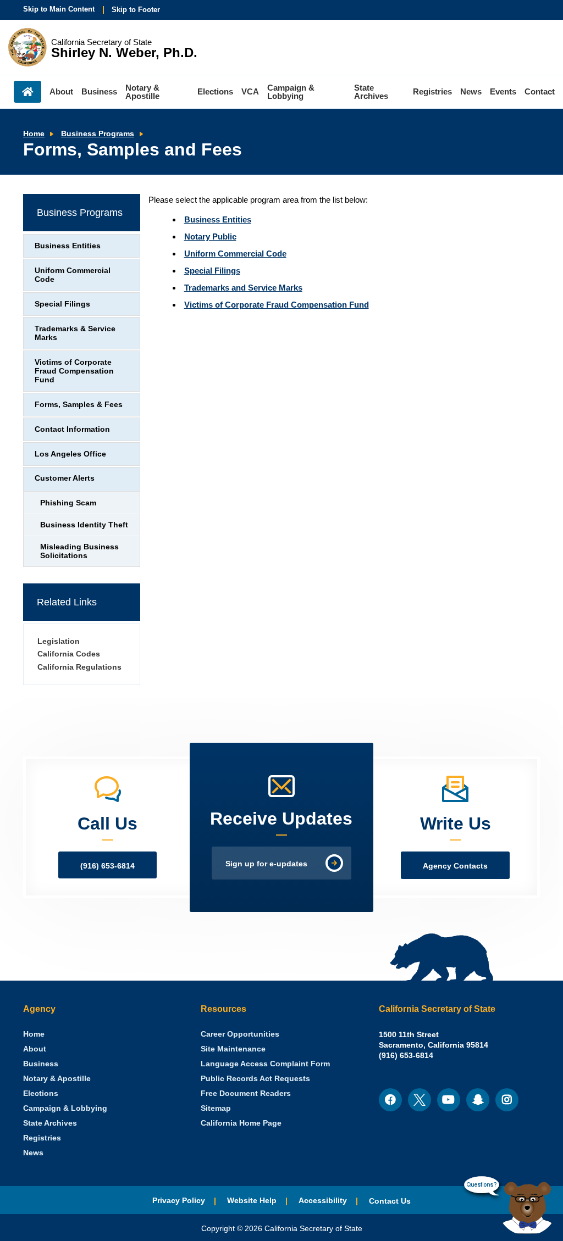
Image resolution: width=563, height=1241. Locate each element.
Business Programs (97, 134)
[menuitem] (34, 1034)
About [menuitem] (61, 91)
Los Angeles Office (70, 454)
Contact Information (72, 429)
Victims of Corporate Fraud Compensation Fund (276, 304)
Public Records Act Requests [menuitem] (255, 1079)
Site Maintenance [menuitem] (233, 1049)
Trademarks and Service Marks (243, 287)
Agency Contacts (455, 866)
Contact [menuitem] (540, 91)
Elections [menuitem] (215, 91)
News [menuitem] (471, 91)
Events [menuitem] (503, 91)
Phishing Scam (68, 503)
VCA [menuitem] (250, 91)
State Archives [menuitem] (371, 92)
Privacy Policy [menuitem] (178, 1201)
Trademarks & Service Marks (75, 333)
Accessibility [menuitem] (323, 1201)
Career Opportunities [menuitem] (240, 1034)
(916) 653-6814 (107, 866)
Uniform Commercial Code (235, 253)
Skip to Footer (136, 9)
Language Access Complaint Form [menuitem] (265, 1064)
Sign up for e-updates (266, 864)
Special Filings (212, 270)
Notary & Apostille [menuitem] (142, 92)
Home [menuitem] (27, 92)
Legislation (58, 641)
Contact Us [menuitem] (390, 1201)
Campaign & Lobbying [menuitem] (290, 92)
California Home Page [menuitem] (241, 1123)
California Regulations (79, 667)
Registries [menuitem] (432, 91)
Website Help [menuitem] (252, 1201)
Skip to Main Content (59, 9)
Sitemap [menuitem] (216, 1108)
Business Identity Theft (84, 525)
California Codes (68, 654)
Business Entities (217, 219)
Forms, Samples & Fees (79, 404)
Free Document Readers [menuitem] (246, 1093)
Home (34, 134)
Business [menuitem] (99, 91)
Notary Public (210, 236)
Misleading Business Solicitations (79, 551)
